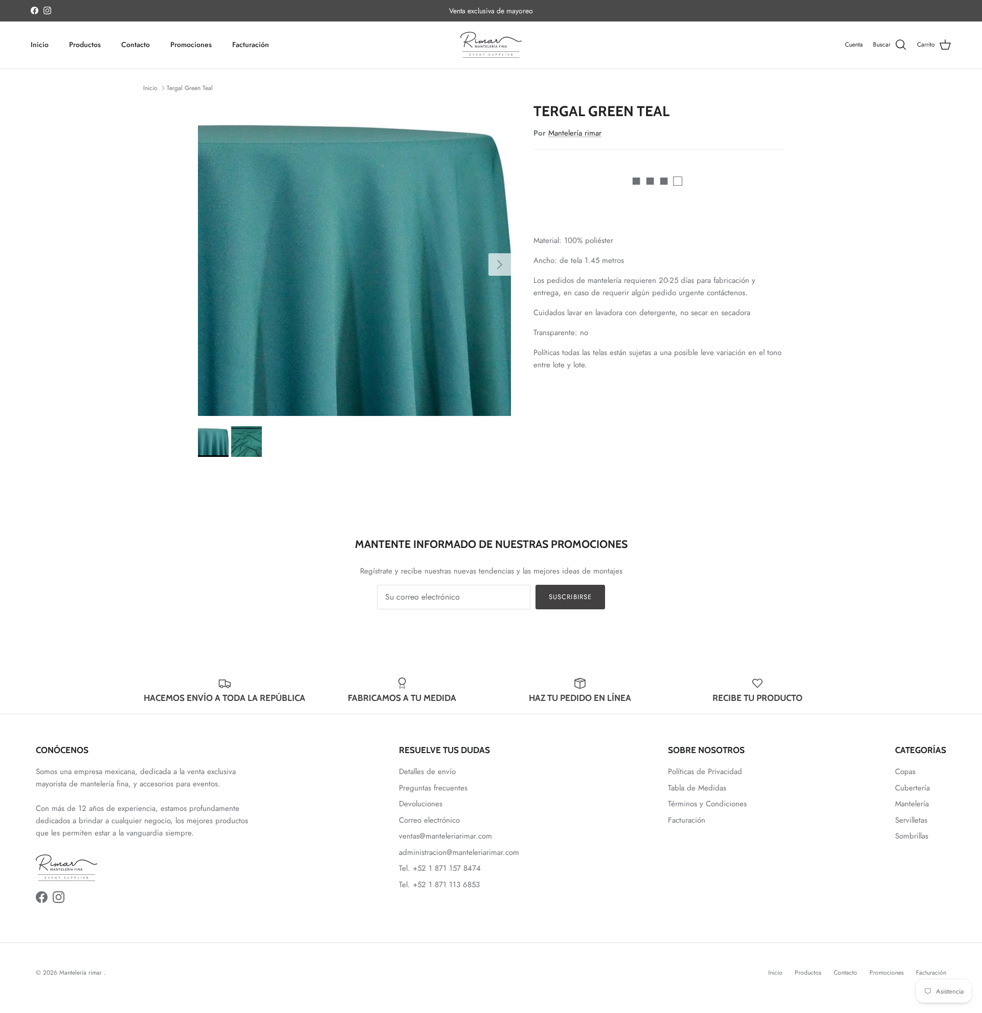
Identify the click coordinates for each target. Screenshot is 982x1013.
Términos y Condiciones (707, 803)
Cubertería (912, 788)
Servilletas (911, 820)
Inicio (40, 44)
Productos (85, 44)
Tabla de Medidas (697, 788)
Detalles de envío (427, 771)
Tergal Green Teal (190, 88)
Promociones (191, 44)
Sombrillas (911, 836)
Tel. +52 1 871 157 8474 (440, 868)
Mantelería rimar (574, 133)
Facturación (250, 44)
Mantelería (912, 803)
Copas (905, 771)
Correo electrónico (429, 820)
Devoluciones (420, 803)
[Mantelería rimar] (491, 45)
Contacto (135, 44)
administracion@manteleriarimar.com (459, 852)
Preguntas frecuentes (433, 788)
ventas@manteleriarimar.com (445, 836)
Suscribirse (570, 597)
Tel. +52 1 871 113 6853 (439, 884)
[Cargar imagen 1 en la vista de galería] (354, 259)
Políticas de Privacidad (705, 771)
